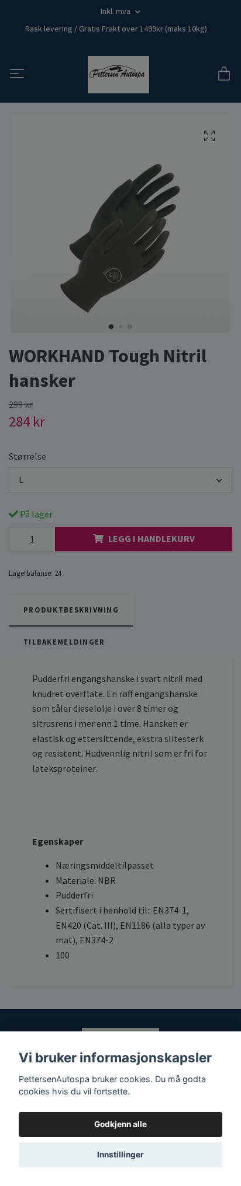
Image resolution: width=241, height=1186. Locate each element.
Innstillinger (120, 1154)
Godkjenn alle (120, 1124)
